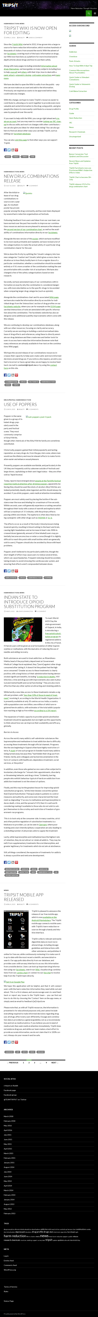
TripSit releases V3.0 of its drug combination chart (79, 185)
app (17, 1052)
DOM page (55, 306)
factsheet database (22, 133)
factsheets (11, 53)
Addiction (73, 52)
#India (34, 869)
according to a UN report (45, 710)
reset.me (23, 1240)
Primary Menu (95, 13)
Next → (55, 1063)
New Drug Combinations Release (31, 178)
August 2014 (9, 1167)
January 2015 (9, 1162)
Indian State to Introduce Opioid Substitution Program (29, 602)
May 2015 (8, 1144)
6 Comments (33, 904)
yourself (13, 72)
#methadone (11, 872)
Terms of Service (10, 1287)
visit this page (21, 140)
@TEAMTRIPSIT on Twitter (15, 1099)
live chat (47, 972)
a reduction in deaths (46, 676)
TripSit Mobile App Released (23, 897)
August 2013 (9, 1204)
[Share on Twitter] (9, 149)
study (12, 750)
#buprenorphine (12, 869)
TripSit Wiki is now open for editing (30, 30)
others (24, 72)
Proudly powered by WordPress (15, 1314)
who (65, 1240)
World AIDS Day (12, 875)
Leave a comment (35, 38)
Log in (6, 1256)
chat (73, 1229)
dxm (51, 1232)
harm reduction (48, 382)
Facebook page (10, 1090)
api (66, 1229)
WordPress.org (10, 1270)
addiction (24, 872)
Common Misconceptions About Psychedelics (79, 71)
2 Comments (33, 409)
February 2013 (9, 1213)
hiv (56, 872)
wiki (32, 156)
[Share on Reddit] (12, 149)
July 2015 (7, 1135)
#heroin (25, 869)
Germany (43, 824)
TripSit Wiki (17, 44)
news (8, 156)
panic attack (9, 75)
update (55, 1240)
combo (88, 1229)
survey (40, 1240)
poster (35, 238)
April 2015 (8, 1149)
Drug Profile (9, 400)
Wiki (37, 969)
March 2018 (8, 1116)
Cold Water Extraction (78, 91)
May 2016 (8, 1125)
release (41, 1052)
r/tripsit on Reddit (11, 1086)
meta (25, 1052)
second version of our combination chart (24, 229)
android (9, 1052)
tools (43, 1240)
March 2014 (8, 1190)
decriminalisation (9, 1232)
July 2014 (7, 1172)
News (22, 24)
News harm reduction (56, 1236)
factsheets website (12, 306)
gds (77, 1232)
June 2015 (8, 1139)
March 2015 (8, 1153)
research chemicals (12, 1240)
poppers (48, 577)
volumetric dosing (23, 75)
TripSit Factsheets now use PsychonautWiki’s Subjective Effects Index (80, 170)
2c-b (50, 517)
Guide (71, 113)
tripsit (25, 156)
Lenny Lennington (25, 611)
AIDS (33, 872)
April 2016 (8, 1130)
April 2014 (8, 1186)
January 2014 (9, 1199)
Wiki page (54, 297)
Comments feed (10, 1265)
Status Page (9, 1301)
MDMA (41, 517)
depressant (20, 1232)
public (16, 156)
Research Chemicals (77, 132)
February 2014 (9, 1195)
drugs (23, 382)
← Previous (12, 1063)
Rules (6, 1291)
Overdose (73, 56)
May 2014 (8, 1181)
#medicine (44, 869)
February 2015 (9, 1158)
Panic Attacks (74, 61)
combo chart (22, 972)
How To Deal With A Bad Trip (80, 66)
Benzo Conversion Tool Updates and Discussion (78, 155)
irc (30, 1236)
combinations (11, 382)
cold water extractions (42, 75)
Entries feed (9, 1260)
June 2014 (8, 1176)
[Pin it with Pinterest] (16, 149)
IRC (70, 123)
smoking (29, 1240)
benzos (70, 1229)
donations (28, 1232)
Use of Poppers (20, 404)
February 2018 (9, 1121)
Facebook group (10, 1095)
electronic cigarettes (60, 1232)
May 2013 (8, 1209)
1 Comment (33, 186)
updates (61, 1240)
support (34, 1240)
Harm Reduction (11, 24)
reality (22, 38)
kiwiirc (33, 1236)
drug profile (37, 1231)
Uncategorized (75, 136)
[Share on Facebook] (5, 149)
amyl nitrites (11, 577)
